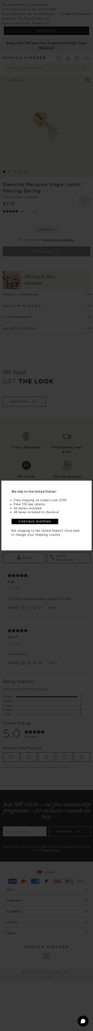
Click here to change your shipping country (46, 533)
